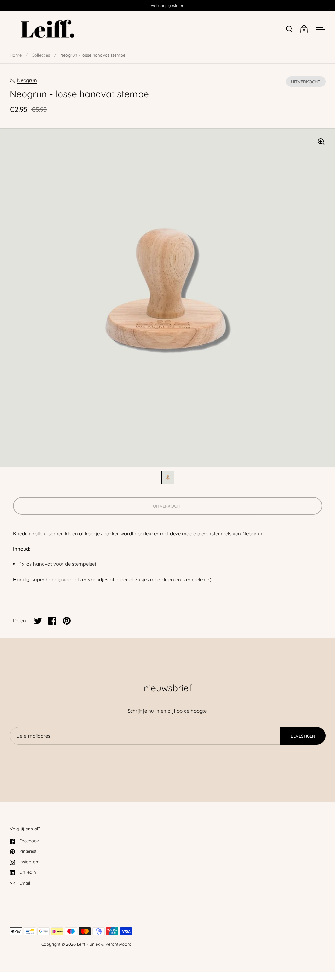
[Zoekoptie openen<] (289, 29)
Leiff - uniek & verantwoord (104, 944)
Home (16, 55)
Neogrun (27, 80)
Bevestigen (303, 736)
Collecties (41, 55)
